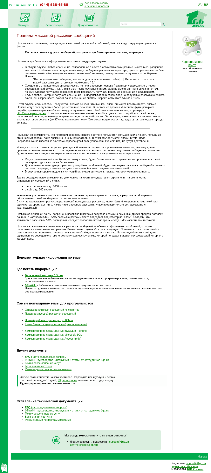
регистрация (69, 380)
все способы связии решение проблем (96, 4)
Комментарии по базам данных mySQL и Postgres (56, 330)
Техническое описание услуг (43, 363)
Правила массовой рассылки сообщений (50, 313)
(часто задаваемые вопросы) (46, 356)
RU (206, 4)
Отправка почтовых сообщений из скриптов (52, 309)
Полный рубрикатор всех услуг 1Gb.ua (49, 320)
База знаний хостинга (38, 366)
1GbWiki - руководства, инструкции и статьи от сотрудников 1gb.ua (67, 359)
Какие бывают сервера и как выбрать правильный (56, 324)
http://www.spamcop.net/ (31, 113)
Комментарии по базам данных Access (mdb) (53, 338)
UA (200, 4)
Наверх (202, 456)
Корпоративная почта (192, 63)
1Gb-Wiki (30, 285)
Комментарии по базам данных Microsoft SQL (53, 334)
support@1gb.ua (119, 441)
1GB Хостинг (195, 469)
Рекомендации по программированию (48, 369)
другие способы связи (84, 444)
